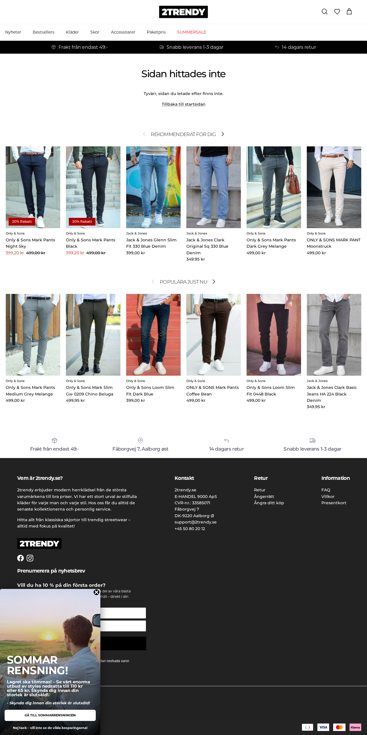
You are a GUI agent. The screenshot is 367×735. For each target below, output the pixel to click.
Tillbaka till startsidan (184, 104)
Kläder (72, 32)
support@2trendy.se (196, 522)
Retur (260, 489)
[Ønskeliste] (337, 11)
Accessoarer (123, 32)
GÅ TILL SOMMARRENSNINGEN (50, 715)
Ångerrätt (264, 496)
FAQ (325, 489)
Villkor (328, 496)
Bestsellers (43, 32)
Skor (94, 32)
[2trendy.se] (183, 12)
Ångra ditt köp (269, 502)
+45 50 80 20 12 (190, 528)
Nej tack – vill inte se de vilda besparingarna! (50, 728)
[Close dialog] (96, 592)
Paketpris (156, 32)
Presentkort (333, 502)
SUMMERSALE (191, 32)
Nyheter (13, 32)
